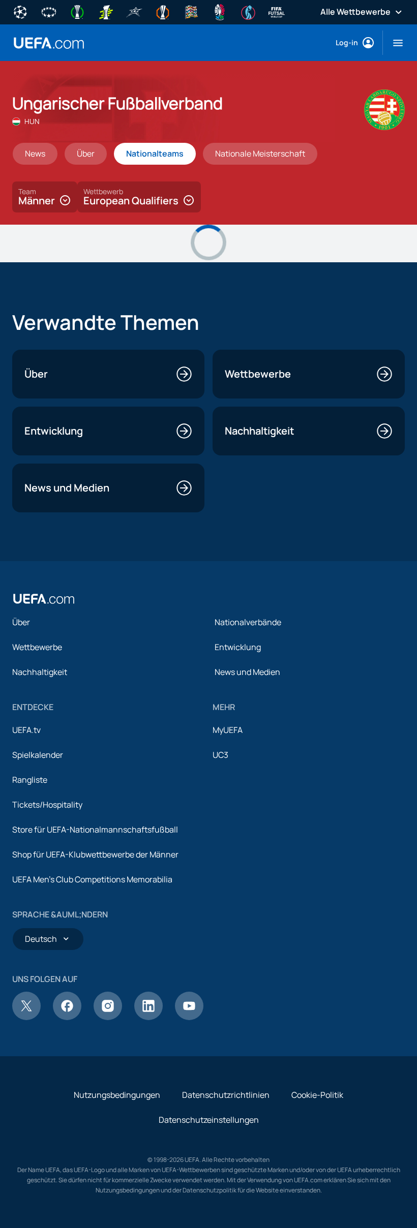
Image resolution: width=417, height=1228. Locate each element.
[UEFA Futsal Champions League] (134, 11)
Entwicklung (238, 647)
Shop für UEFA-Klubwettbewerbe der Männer (95, 854)
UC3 (220, 754)
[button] (394, 42)
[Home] (43, 599)
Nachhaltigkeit (39, 672)
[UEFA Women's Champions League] (49, 11)
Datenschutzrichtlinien (226, 1094)
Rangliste (29, 779)
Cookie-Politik (317, 1094)
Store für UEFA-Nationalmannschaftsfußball (95, 829)
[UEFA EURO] (220, 11)
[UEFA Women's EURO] (248, 11)
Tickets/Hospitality (47, 804)
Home (48, 43)
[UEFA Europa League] (163, 11)
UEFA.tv (26, 729)
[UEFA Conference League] (77, 11)
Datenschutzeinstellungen (209, 1119)
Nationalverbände (248, 622)
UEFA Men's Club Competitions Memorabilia (92, 879)
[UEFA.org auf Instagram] (108, 1017)
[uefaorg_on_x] (26, 1017)
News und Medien (247, 672)
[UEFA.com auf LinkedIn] (148, 1017)
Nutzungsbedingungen (117, 1094)
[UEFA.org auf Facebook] (67, 1017)
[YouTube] (189, 1017)
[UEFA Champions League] (20, 11)
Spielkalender (37, 754)
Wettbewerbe (37, 647)
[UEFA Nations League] (191, 11)
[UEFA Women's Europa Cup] (106, 11)
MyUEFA (228, 729)
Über (21, 622)
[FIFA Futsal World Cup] (277, 11)
